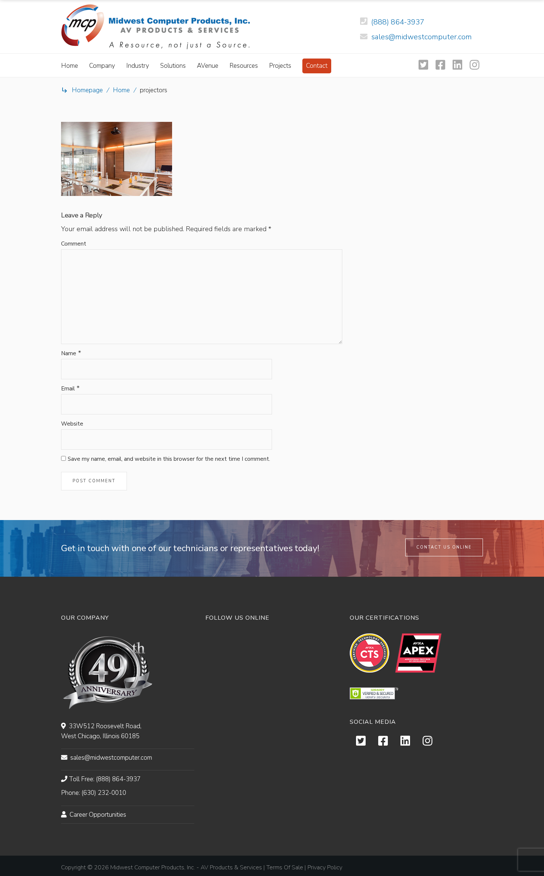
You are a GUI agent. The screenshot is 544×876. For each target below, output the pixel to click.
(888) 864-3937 (397, 22)
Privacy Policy (325, 867)
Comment (73, 243)
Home (121, 90)
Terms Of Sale (284, 867)
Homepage (87, 90)
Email (68, 388)
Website (72, 423)
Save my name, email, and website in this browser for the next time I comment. (169, 459)
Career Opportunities (98, 814)
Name (68, 353)
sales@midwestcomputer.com (421, 37)
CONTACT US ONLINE (444, 547)
